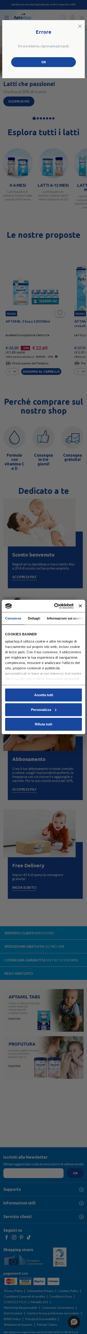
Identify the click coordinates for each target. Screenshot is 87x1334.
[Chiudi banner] (80, 605)
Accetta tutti (43, 695)
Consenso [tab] (13, 618)
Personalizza (41, 709)
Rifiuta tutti (43, 724)
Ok (43, 62)
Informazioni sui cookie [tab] (65, 618)
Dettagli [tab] (34, 618)
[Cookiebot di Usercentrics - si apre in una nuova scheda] (55, 606)
